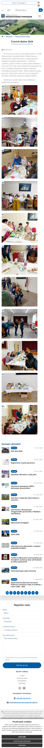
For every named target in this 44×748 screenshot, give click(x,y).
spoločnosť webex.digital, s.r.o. (16, 718)
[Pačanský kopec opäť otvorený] (5, 570)
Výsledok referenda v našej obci (23, 474)
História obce (22, 678)
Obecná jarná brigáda (20, 523)
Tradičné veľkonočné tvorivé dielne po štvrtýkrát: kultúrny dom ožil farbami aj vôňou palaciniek (26, 560)
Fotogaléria (22, 681)
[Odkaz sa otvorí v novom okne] (38, 2)
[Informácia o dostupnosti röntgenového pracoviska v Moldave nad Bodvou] (5, 509)
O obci (22, 676)
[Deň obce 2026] (5, 450)
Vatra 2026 (15, 534)
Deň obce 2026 (16, 451)
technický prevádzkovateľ (34, 718)
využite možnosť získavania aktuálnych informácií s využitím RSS (22, 712)
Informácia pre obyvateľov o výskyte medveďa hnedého (25, 547)
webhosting (11, 716)
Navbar (5, 16)
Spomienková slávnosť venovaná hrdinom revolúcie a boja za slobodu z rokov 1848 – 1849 (26, 584)
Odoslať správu (22, 665)
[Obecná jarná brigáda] (5, 522)
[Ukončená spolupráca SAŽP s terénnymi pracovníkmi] (5, 485)
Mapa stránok (34, 714)
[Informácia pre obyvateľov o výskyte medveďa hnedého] (5, 545)
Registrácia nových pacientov (23, 463)
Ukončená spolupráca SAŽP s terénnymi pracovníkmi (22, 487)
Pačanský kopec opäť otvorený (23, 571)
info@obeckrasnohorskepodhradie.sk (23, 702)
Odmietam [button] (22, 745)
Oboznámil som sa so (21, 659)
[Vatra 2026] (5, 533)
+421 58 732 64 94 (23, 698)
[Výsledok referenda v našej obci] (5, 474)
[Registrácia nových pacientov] (5, 462)
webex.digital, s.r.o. (22, 716)
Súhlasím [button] (22, 737)
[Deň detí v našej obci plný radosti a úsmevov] (5, 497)
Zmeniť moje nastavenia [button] (22, 741)
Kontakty (22, 683)
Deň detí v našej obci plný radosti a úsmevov (25, 499)
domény (30, 716)
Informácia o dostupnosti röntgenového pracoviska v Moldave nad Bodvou (25, 512)
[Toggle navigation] (39, 16)
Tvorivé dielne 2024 (22, 36)
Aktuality (9, 36)
